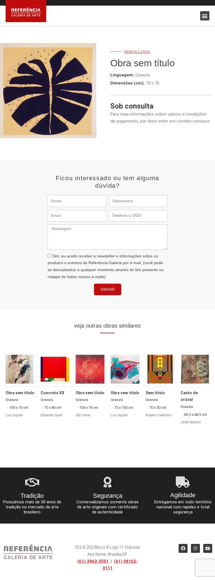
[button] (204, 15)
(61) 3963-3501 (93, 561)
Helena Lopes (137, 51)
